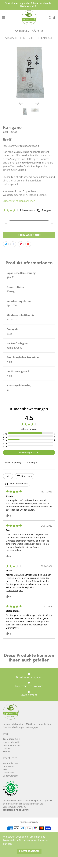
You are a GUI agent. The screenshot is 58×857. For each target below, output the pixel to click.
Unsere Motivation (12, 742)
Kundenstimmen (11, 745)
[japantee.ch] (29, 17)
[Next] (37, 103)
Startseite (11, 38)
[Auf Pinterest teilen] (20, 244)
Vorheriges (21, 30)
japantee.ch (32, 822)
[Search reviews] (8, 476)
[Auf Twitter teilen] (6, 244)
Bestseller (29, 38)
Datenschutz (9, 772)
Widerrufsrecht (10, 775)
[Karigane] (29, 72)
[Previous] (21, 103)
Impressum (8, 766)
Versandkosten (10, 763)
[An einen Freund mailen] (28, 244)
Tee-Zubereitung (11, 738)
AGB (5, 769)
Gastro (6, 748)
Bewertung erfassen (29, 452)
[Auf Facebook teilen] (13, 244)
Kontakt (7, 751)
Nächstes (38, 30)
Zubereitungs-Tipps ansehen (19, 201)
